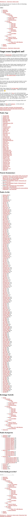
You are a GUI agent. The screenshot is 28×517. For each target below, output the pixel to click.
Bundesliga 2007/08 (9, 441)
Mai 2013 (5, 261)
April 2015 (5, 233)
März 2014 (5, 249)
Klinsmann (6, 133)
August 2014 (5, 243)
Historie (4, 44)
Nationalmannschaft (8, 140)
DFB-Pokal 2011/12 (9, 454)
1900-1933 (13, 23)
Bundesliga (7, 13)
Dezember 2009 (6, 312)
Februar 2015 (5, 235)
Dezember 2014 (6, 238)
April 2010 (5, 307)
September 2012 (6, 271)
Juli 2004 (5, 392)
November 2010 (6, 298)
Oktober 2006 (6, 358)
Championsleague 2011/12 (11, 460)
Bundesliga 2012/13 (9, 447)
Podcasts (4, 465)
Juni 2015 (5, 230)
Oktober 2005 (6, 373)
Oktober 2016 (6, 212)
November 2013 (6, 254)
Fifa (7, 104)
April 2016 (5, 218)
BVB (5, 122)
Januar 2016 (5, 222)
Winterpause (7, 168)
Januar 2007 (5, 355)
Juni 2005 (5, 378)
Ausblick (6, 117)
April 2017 (5, 204)
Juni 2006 (5, 363)
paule (1, 107)
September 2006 (6, 360)
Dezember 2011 (6, 282)
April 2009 (5, 321)
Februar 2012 (5, 280)
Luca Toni (6, 138)
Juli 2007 (5, 347)
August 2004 (5, 390)
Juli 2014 (5, 244)
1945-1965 (13, 26)
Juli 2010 (5, 303)
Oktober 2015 (6, 225)
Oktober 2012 (6, 270)
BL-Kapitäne (14, 31)
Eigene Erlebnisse (12, 43)
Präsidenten (13, 29)
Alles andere (8, 39)
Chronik (10, 22)
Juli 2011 (5, 288)
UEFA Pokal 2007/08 (10, 462)
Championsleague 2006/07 (11, 457)
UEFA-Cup (6, 158)
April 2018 (5, 198)
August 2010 (5, 302)
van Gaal (6, 161)
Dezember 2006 (6, 356)
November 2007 (6, 342)
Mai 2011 (5, 291)
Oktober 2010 (6, 299)
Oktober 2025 (6, 195)
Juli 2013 (5, 259)
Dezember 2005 (6, 371)
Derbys (9, 40)
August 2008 (5, 331)
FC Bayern (7, 21)
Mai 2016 (5, 217)
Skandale (10, 15)
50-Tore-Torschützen (12, 17)
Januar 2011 (5, 296)
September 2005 (6, 374)
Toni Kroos (6, 156)
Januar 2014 (5, 251)
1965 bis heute (14, 27)
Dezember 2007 (6, 341)
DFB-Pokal (5, 450)
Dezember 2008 (6, 326)
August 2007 (5, 346)
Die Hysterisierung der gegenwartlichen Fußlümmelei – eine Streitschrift (13, 186)
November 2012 (6, 268)
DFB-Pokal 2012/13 (9, 455)
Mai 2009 (5, 320)
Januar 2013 (5, 266)
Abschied (6, 115)
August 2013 (5, 257)
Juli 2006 (5, 362)
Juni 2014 (5, 245)
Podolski (6, 142)
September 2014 (6, 241)
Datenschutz (5, 11)
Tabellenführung (7, 154)
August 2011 (5, 287)
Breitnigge (6, 119)
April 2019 (5, 197)
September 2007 (6, 345)
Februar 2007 (5, 353)
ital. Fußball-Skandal (11, 75)
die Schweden (9, 54)
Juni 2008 (5, 334)
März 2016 (5, 219)
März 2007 (5, 352)
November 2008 (6, 328)
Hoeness (6, 130)
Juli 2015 (5, 229)
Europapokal (5, 456)
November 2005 (6, 372)
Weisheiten (6, 166)
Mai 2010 (5, 305)
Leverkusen (6, 136)
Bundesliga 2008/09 (9, 443)
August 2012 (5, 272)
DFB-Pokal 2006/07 (9, 451)
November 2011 (6, 283)
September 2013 (6, 256)
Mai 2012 (5, 276)
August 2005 (5, 376)
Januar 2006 (5, 369)
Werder (5, 167)
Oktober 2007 (6, 344)
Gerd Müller (13, 33)
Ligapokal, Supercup (12, 38)
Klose (5, 134)
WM (21, 107)
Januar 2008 (5, 340)
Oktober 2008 (6, 329)
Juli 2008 (5, 332)
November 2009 (6, 313)
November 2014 (6, 239)
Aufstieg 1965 (11, 18)
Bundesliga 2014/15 (9, 449)
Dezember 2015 (6, 223)
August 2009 (5, 316)
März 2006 (5, 367)
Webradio (5, 467)
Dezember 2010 (6, 297)
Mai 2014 (5, 246)
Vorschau (6, 165)
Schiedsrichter (7, 150)
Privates (6, 145)
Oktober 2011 (6, 284)
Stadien (9, 34)
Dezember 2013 (6, 252)
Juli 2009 (5, 318)
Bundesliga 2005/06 (9, 439)
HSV (5, 131)
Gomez (5, 129)
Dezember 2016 (6, 209)
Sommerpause (7, 152)
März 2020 (5, 196)
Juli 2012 (5, 273)
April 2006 (5, 366)
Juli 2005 (5, 377)
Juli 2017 (5, 202)
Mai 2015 (5, 232)
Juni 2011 (5, 289)
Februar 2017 (5, 207)
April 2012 (5, 277)
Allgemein (18, 107)
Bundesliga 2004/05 (9, 438)
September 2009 (6, 315)
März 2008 (5, 337)
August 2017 (5, 201)
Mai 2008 (5, 335)
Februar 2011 (5, 294)
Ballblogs (5, 45)
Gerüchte (6, 128)
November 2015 (6, 224)
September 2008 (6, 330)
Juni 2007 (5, 348)
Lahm (5, 135)
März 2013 (5, 264)
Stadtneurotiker (6, 188)
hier (13, 93)
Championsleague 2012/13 (11, 461)
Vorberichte (6, 163)
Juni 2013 (5, 260)
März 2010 (5, 308)
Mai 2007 (5, 350)
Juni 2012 (5, 275)
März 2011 (5, 293)
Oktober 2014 (6, 240)
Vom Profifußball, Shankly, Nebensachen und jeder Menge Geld (13, 179)
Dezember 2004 (6, 385)
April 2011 (5, 292)
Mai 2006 (5, 364)
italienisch (13, 104)
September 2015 (6, 227)
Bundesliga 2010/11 (9, 445)
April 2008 (5, 336)
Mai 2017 (5, 203)
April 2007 (5, 351)
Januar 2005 (5, 384)
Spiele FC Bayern (12, 37)
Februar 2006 (5, 368)
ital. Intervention (14, 88)
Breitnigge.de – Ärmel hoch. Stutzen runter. (9, 1)
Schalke (6, 149)
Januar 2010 (5, 310)
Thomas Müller (7, 155)
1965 (12, 16)
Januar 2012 (5, 281)
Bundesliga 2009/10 (9, 444)
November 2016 (6, 211)
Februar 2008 (5, 339)
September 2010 (6, 300)
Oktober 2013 (6, 255)
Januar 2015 (5, 236)
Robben (6, 147)
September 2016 (6, 213)
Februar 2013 (5, 265)
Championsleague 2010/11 (11, 459)
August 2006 (5, 361)
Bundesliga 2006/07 (9, 440)
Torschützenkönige (12, 20)
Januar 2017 (5, 208)
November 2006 (6, 357)
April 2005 (5, 380)
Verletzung (6, 162)
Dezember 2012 (6, 267)
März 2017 (5, 206)
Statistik (4, 12)
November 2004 (6, 387)
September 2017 (6, 200)
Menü (2, 7)
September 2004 (6, 389)
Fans (5, 125)
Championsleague (8, 123)
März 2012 (5, 278)
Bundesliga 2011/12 (9, 446)
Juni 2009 (5, 319)
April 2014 (5, 248)
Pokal (6, 36)
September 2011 (6, 286)
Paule (5, 141)
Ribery (5, 146)
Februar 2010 (5, 309)
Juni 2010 (5, 304)
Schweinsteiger (7, 151)
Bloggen (6, 118)
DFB (5, 124)
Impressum (5, 10)
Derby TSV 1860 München (17, 42)
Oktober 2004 (6, 388)
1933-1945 (13, 24)
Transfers (6, 157)
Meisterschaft (7, 139)
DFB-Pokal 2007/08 (9, 452)
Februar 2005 (5, 383)
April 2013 (5, 262)
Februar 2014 (5, 250)
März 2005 (5, 382)
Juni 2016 (5, 216)
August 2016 (5, 214)
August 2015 (5, 228)
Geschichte (10, 28)
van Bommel (6, 160)
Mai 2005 (5, 379)
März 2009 (5, 323)
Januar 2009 (5, 325)
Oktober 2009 (6, 314)
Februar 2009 (5, 324)
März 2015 (5, 234)
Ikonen (9, 32)
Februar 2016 (5, 220)
